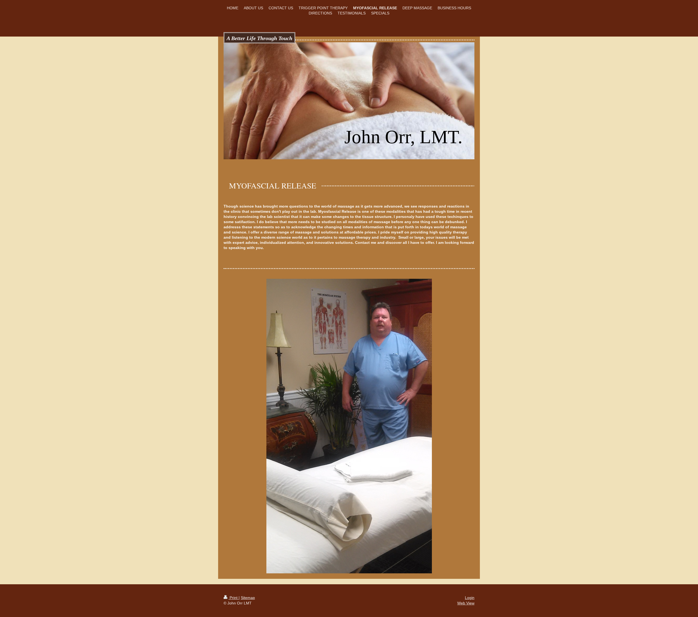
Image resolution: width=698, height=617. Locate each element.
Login (469, 597)
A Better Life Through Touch (259, 38)
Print (233, 597)
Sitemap (248, 597)
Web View (465, 603)
